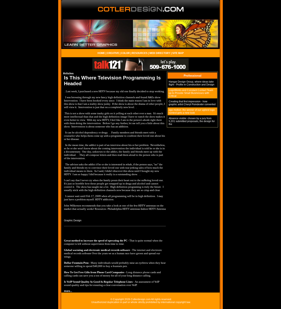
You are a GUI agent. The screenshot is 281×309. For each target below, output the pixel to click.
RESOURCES (139, 53)
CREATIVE (113, 53)
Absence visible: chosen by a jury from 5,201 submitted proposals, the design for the (192, 121)
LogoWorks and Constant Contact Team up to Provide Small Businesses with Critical (191, 93)
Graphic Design (72, 220)
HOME (101, 53)
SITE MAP (178, 53)
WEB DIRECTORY (159, 53)
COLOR (125, 53)
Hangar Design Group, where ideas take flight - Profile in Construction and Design (191, 83)
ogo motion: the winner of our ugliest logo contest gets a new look (192, 111)
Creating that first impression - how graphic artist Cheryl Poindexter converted (192, 103)
